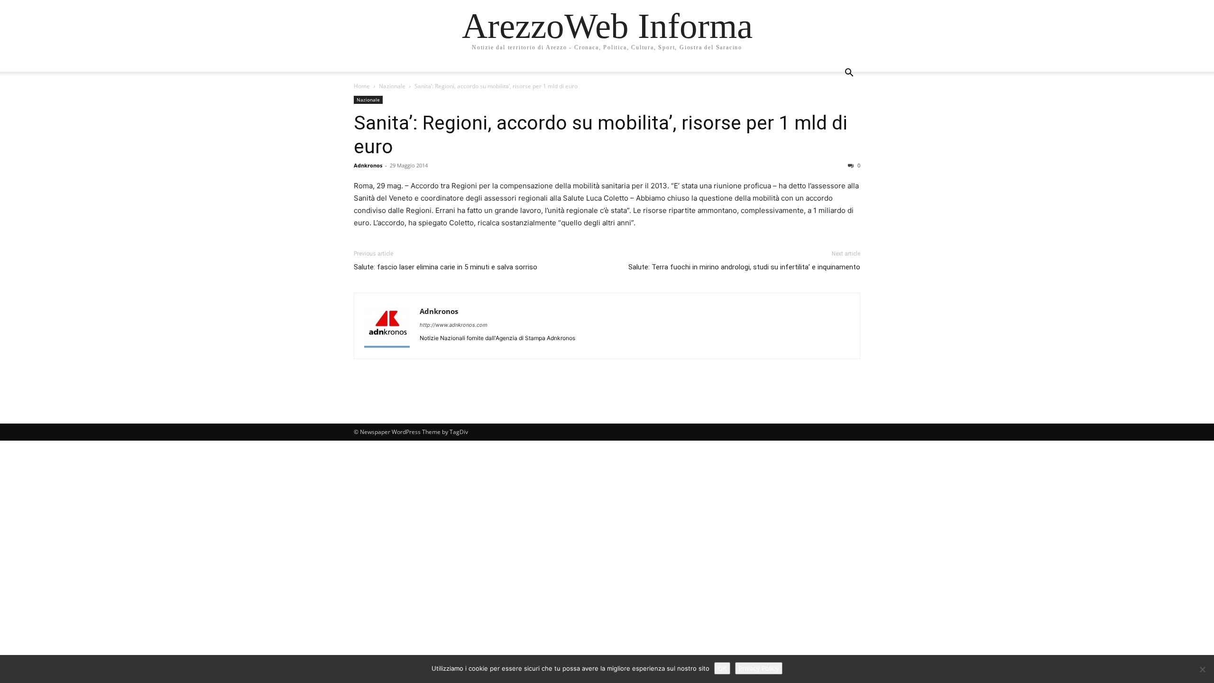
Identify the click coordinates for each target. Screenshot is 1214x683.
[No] (1202, 669)
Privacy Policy (759, 668)
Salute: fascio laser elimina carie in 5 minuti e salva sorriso (445, 267)
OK (722, 668)
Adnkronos (368, 165)
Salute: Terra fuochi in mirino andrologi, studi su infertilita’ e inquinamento (744, 267)
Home (362, 86)
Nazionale (392, 86)
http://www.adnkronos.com (453, 325)
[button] (848, 73)
